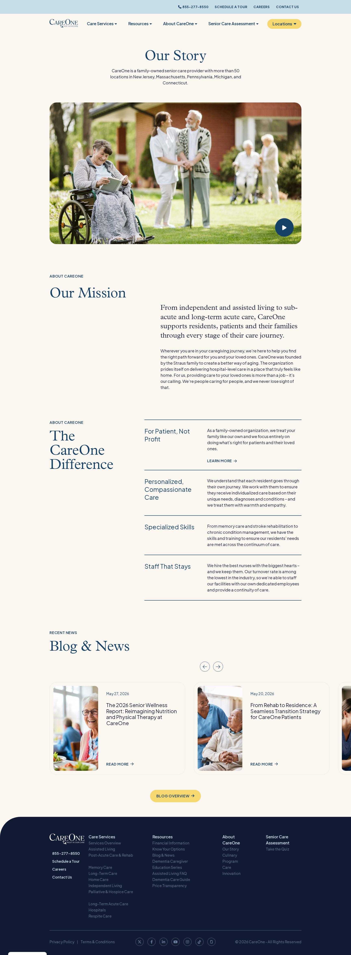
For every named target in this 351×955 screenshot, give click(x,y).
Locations (282, 23)
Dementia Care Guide (171, 879)
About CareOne (178, 23)
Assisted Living (102, 849)
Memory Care (100, 867)
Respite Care (100, 916)
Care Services (100, 23)
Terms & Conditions (98, 941)
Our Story (230, 849)
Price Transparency (169, 885)
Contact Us (287, 7)
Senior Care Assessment (231, 23)
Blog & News (163, 855)
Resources (138, 23)
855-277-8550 (195, 7)
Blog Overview (172, 796)
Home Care (98, 879)
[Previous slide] (205, 667)
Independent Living (105, 885)
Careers (262, 7)
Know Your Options (168, 849)
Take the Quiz (277, 849)
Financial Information (170, 843)
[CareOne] (64, 24)
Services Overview (105, 843)
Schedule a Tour (231, 7)
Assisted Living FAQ (169, 873)
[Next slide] (218, 667)
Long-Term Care (103, 873)
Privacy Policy (62, 941)
